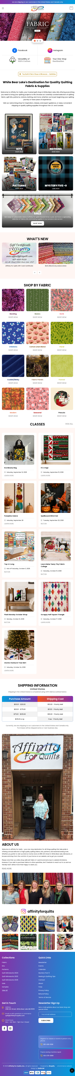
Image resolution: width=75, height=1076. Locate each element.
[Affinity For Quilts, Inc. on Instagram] (10, 1028)
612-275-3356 (48, 1056)
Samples (5, 987)
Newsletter (42, 962)
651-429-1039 (48, 1044)
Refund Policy (43, 994)
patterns (16, 97)
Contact (41, 980)
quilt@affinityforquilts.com (15, 1016)
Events (41, 966)
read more (7, 868)
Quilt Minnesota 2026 (10, 980)
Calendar (42, 969)
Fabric (4, 962)
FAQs (40, 987)
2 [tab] (37, 41)
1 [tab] (35, 41)
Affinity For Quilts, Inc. (16, 1066)
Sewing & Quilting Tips (46, 976)
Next (39, 272)
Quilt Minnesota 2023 (10, 976)
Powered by (45, 1066)
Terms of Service (44, 997)
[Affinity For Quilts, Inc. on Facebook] (4, 1028)
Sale (3, 983)
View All (69, 424)
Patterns (5, 969)
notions (23, 97)
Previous (35, 272)
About (40, 983)
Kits (3, 966)
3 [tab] (40, 41)
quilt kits (9, 97)
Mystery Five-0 (44, 973)
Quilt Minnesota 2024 (10, 973)
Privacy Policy (43, 990)
